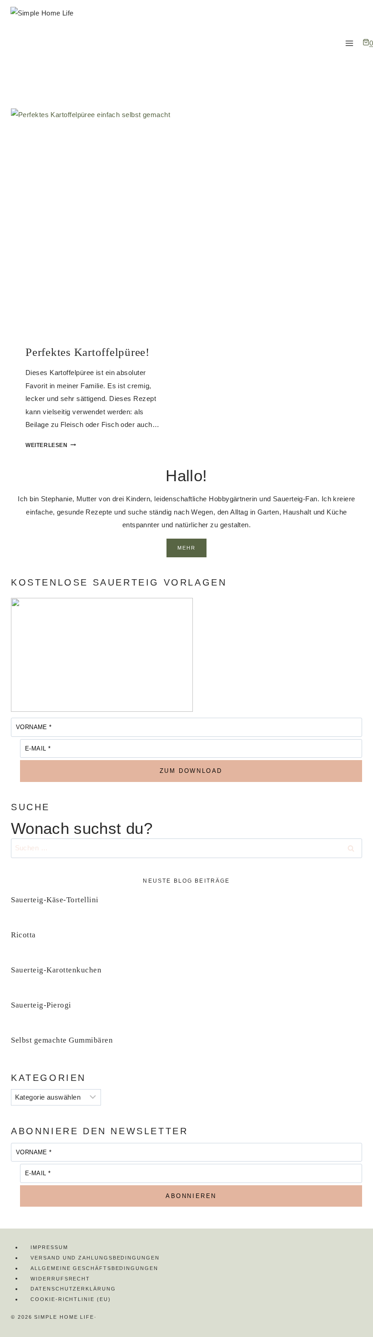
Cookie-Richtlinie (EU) (70, 1299)
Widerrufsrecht (60, 1278)
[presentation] (94, 219)
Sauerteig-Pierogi (41, 1005)
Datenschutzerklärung (73, 1288)
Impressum (49, 1247)
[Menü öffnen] (349, 43)
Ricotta (23, 935)
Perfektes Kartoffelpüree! (87, 352)
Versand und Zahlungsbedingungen (95, 1257)
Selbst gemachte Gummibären (62, 1040)
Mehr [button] (186, 547)
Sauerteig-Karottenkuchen (56, 970)
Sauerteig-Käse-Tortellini (55, 899)
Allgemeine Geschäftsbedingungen (94, 1268)
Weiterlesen (50, 445)
